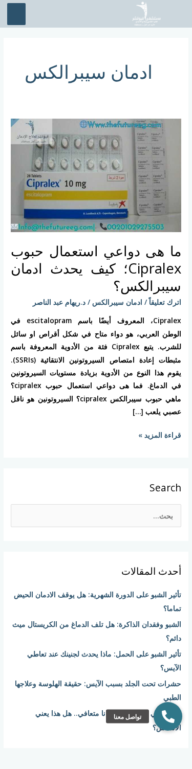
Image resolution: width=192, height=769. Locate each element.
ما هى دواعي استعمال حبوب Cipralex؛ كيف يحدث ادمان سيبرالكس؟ (96, 268)
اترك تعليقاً (165, 302)
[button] (168, 716)
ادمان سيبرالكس (117, 302)
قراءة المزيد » (159, 434)
